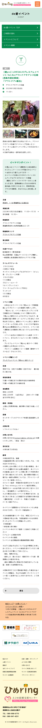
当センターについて (9, 668)
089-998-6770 (13, 713)
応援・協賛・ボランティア (30, 659)
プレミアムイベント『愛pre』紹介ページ (18, 360)
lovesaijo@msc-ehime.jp (24, 438)
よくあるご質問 (26, 662)
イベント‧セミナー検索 (14, 606)
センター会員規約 (8, 675)
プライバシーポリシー (28, 675)
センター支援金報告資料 (29, 672)
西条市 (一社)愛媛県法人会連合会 (16, 203)
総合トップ (9, 604)
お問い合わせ (26, 665)
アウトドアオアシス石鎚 (12, 234)
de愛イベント (20, 604)
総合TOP (5, 659)
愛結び (5, 665)
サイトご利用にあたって (29, 668)
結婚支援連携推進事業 (9, 672)
